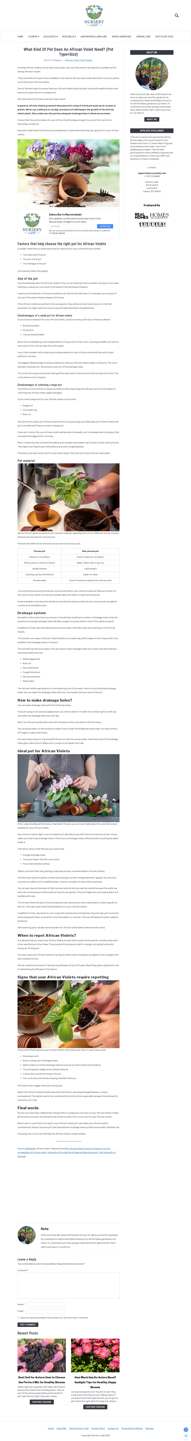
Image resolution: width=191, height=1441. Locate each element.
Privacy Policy (98, 1428)
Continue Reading (41, 1402)
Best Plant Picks (164, 36)
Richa (57, 60)
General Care (143, 36)
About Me (152, 119)
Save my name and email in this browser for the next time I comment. (54, 1318)
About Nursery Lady (79, 1428)
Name (21, 1304)
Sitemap (149, 1428)
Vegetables (68, 36)
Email (21, 1311)
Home (20, 36)
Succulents (49, 36)
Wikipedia (30, 1148)
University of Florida (57, 1152)
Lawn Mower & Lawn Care (93, 36)
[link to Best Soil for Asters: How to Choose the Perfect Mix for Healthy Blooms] (42, 1355)
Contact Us (113, 1428)
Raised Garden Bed (121, 36)
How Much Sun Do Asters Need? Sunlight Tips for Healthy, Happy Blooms (95, 1382)
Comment (23, 1270)
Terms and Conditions (132, 1428)
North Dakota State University (83, 1152)
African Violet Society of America (85, 1148)
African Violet (73, 60)
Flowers (32, 36)
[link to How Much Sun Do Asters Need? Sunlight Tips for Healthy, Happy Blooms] (95, 1355)
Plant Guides (86, 60)
